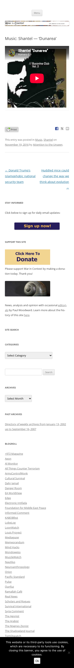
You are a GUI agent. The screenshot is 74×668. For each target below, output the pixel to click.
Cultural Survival (15, 478)
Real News (11, 596)
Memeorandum (14, 542)
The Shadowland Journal (20, 631)
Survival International (18, 606)
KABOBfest (11, 518)
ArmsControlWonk (16, 473)
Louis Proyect (13, 532)
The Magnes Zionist (17, 626)
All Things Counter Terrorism (22, 468)
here (26, 315)
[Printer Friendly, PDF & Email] (11, 129)
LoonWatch (12, 527)
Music (38, 140)
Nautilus (10, 562)
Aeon (8, 458)
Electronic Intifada (16, 503)
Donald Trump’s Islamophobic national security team (20, 176)
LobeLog (10, 522)
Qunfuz (9, 586)
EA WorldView (13, 493)
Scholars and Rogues (17, 601)
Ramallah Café (13, 591)
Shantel (48, 140)
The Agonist (12, 616)
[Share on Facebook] (56, 128)
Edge (8, 498)
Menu (37, 12)
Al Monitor (11, 463)
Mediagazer (12, 537)
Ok (37, 660)
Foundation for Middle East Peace (25, 508)
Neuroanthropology (17, 567)
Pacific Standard (15, 577)
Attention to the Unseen (47, 144)
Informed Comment (17, 513)
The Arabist (12, 621)
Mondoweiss (13, 552)
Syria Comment (14, 611)
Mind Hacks (12, 547)
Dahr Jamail (12, 483)
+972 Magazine (14, 454)
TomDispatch (13, 636)
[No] (69, 653)
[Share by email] (67, 128)
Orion (8, 572)
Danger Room (13, 488)
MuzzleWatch (13, 557)
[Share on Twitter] (62, 128)
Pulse (8, 582)
